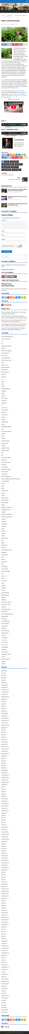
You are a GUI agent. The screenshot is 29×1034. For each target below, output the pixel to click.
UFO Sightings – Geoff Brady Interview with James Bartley (17, 204)
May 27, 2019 (11, 192)
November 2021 (5, 806)
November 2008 (5, 981)
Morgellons (4, 552)
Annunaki (3, 374)
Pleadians (3, 585)
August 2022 (4, 784)
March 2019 (4, 881)
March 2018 (4, 910)
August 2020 (4, 841)
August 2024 (4, 727)
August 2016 (4, 955)
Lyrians (3, 528)
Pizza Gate (3, 580)
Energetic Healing (5, 448)
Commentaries (4, 410)
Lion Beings (4, 524)
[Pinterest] (8, 155)
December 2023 (5, 746)
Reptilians (3, 597)
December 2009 (5, 979)
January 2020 (4, 858)
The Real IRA (4, 637)
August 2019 (4, 870)
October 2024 (4, 723)
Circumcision (4, 407)
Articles (3, 386)
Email (2, 235)
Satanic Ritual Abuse (6, 609)
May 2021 (3, 820)
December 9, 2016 (6, 24)
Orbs (2, 573)
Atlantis (3, 393)
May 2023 (3, 763)
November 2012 (5, 967)
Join (23, 135)
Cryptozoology (4, 422)
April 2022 (3, 794)
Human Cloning (4, 500)
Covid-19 (3, 417)
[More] (25, 155)
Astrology (3, 391)
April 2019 (3, 879)
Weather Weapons (5, 659)
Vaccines (3, 656)
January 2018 (4, 915)
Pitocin (3, 578)
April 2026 (3, 680)
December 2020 (5, 832)
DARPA (3, 424)
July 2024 (3, 730)
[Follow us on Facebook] (2, 305)
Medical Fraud (5, 167)
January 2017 (4, 943)
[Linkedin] (19, 155)
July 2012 (3, 972)
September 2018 (5, 896)
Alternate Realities (5, 367)
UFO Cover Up (4, 642)
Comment (3, 220)
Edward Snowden (5, 440)
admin (13, 24)
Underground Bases (5, 654)
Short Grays (4, 618)
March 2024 (4, 739)
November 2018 (5, 891)
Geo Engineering (5, 481)
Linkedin (24, 92)
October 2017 (4, 922)
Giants (2, 486)
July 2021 (3, 815)
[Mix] (14, 155)
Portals (3, 590)
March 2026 (4, 682)
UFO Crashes (4, 644)
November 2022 (5, 777)
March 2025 (4, 711)
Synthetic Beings (5, 630)
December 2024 (5, 718)
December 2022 (5, 775)
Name (3, 231)
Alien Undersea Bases (6, 360)
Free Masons (4, 474)
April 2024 (3, 737)
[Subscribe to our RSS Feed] (8, 305)
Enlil (2, 455)
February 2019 (4, 884)
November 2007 (5, 983)
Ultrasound (3, 649)
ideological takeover (6, 509)
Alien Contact (4, 355)
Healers (3, 493)
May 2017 (3, 934)
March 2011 (4, 976)
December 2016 (5, 945)
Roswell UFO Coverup (6, 602)
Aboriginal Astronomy (6, 346)
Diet (2, 429)
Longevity (3, 526)
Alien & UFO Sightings (6, 350)
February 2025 (4, 713)
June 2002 (3, 1000)
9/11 (2, 343)
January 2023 (4, 772)
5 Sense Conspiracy (5, 339)
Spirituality (3, 628)
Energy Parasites (5, 450)
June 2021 (3, 817)
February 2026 (4, 685)
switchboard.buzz (7, 286)
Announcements (5, 372)
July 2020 (3, 844)
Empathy (3, 445)
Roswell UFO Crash (5, 604)
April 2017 (3, 936)
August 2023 (4, 756)
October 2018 (4, 893)
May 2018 (3, 905)
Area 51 (3, 381)
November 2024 (5, 720)
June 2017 (3, 931)
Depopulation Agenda (7, 164)
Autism (6, 161)
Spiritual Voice (4, 626)
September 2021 (5, 810)
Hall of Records (4, 490)
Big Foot (3, 395)
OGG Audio (15, 126)
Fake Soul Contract (5, 462)
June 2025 (3, 704)
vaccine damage (6, 169)
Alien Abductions (5, 353)
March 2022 (4, 796)
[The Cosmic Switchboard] (14, 9)
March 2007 (4, 986)
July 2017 (3, 929)
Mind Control (4, 545)
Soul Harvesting (5, 623)
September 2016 (5, 953)
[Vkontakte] (16, 155)
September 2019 (5, 867)
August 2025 (4, 699)
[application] (14, 124)
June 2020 (3, 846)
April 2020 (3, 851)
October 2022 (4, 779)
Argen (2, 384)
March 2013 (4, 962)
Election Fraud (4, 443)
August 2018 (4, 898)
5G (2, 341)
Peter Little (15, 167)
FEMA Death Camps (6, 469)
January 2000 (4, 1012)
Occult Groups (4, 569)
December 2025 (5, 689)
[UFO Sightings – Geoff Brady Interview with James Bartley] (4, 205)
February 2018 (4, 912)
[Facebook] (3, 155)
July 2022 (3, 787)
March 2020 (4, 853)
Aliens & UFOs (4, 365)
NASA (2, 557)
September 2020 (5, 839)
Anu (2, 379)
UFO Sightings (4, 647)
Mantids (3, 533)
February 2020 (4, 855)
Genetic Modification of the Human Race (10, 478)
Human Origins (4, 502)
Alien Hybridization (5, 358)
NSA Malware (4, 566)
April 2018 (3, 907)
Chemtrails (3, 400)
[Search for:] (14, 257)
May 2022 (3, 791)
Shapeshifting (4, 616)
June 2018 (3, 903)
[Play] (3, 124)
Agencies (3, 348)
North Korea (4, 561)
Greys (2, 488)
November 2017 (5, 919)
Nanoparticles (4, 554)
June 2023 (3, 760)
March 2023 (4, 768)
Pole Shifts (3, 588)
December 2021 (5, 803)
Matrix (2, 535)
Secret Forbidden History (7, 614)
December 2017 (5, 917)
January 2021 (4, 829)
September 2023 (5, 753)
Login (18, 135)
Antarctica (3, 377)
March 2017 (4, 938)
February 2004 (4, 998)
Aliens (2, 362)
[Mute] (22, 124)
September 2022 (5, 782)
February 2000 (4, 1009)
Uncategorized (4, 652)
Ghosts (3, 483)
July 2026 (3, 673)
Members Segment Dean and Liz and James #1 (17, 197)
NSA (2, 564)
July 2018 (3, 900)
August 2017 (4, 926)
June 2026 (3, 675)
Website (3, 239)
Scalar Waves (4, 611)
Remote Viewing (5, 595)
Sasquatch (3, 607)
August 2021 (4, 813)
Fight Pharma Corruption (17, 91)
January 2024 (4, 744)
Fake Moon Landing (5, 457)
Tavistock (3, 635)
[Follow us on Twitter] (5, 305)
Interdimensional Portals (7, 516)
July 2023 (3, 758)
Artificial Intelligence (5, 388)
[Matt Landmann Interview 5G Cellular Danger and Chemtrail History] (4, 191)
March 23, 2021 (12, 199)
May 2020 (3, 848)
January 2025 (4, 715)
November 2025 (5, 692)
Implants (3, 512)
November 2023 (5, 749)
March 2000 (4, 1007)
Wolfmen (3, 663)
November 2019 (5, 862)
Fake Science (19, 164)
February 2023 (4, 770)
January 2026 (4, 687)
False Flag (3, 464)
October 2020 (4, 836)
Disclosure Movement (6, 431)
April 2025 (3, 708)
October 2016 (4, 950)
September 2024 (5, 725)
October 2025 (4, 694)
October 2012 (4, 969)
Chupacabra (4, 403)
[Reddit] (11, 155)
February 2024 (4, 742)
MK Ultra (3, 547)
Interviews (3, 519)
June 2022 (3, 789)
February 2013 (4, 964)
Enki (2, 452)
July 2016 (3, 957)
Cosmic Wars (4, 414)
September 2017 (5, 924)
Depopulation (14, 161)
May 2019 (3, 877)
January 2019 (4, 886)
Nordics (3, 559)
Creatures (3, 419)
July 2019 (3, 872)
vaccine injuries (16, 169)
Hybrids (3, 505)
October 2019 (4, 865)
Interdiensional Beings (6, 514)
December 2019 (5, 860)
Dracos (3, 436)
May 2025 (3, 706)
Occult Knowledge (5, 571)
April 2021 (3, 822)
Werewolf (3, 661)
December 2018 (5, 889)
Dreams (3, 438)
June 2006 (3, 991)
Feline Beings (4, 467)
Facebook (19, 92)
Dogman (3, 433)
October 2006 (4, 988)
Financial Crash (4, 471)
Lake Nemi (3, 521)
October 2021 (4, 808)
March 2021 (4, 825)
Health (2, 495)
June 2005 (3, 993)
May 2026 (3, 677)
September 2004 (5, 995)
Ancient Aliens (4, 369)
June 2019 (3, 874)
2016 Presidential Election (7, 336)
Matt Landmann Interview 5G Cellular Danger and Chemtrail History (17, 190)
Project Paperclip (5, 592)
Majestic (3, 531)
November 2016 (5, 948)
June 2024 (3, 732)
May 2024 (3, 734)
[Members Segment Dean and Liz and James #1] (4, 198)
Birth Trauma (4, 398)
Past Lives (3, 576)
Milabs (2, 542)
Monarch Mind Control (6, 550)
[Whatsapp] (22, 155)
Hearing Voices (4, 497)
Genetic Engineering (5, 476)
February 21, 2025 (12, 206)
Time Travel (4, 640)
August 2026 (4, 670)
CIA (2, 405)
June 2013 (3, 960)
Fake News (3, 459)
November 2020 (5, 834)
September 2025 (5, 696)
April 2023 (3, 765)
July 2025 (3, 701)
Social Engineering (5, 621)
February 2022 (4, 798)
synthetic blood (4, 633)
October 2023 (4, 751)
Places (2, 583)
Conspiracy (9, 15)
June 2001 (3, 1002)
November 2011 (5, 974)
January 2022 (4, 801)
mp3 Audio (21, 126)
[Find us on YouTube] (10, 305)
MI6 (2, 540)
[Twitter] (5, 155)
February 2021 (4, 827)
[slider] (12, 124)
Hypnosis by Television (6, 507)
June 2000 (3, 1005)
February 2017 (4, 941)
